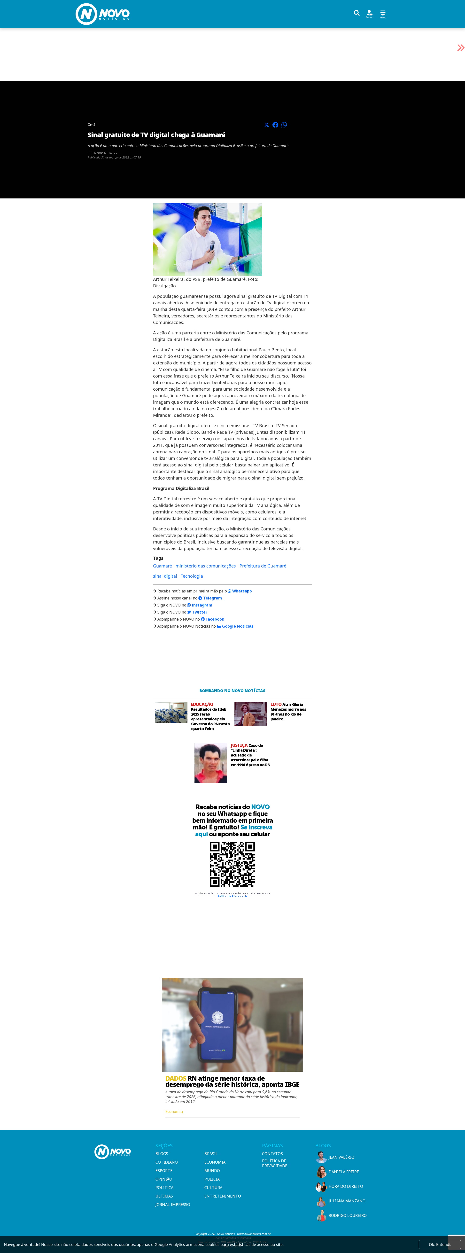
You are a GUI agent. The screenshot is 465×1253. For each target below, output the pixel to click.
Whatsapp (241, 591)
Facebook (214, 619)
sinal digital (165, 576)
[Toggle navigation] (382, 13)
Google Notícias (237, 626)
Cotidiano (166, 1162)
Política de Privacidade (232, 896)
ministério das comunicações (206, 566)
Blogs (161, 1153)
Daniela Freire (344, 1171)
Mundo (212, 1170)
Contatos (272, 1153)
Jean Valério (341, 1157)
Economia (214, 1162)
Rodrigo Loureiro (348, 1215)
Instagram (201, 605)
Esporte (163, 1170)
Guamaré (162, 566)
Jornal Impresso (172, 1204)
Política (164, 1187)
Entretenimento (222, 1196)
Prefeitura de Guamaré (263, 566)
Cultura (213, 1187)
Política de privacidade (274, 1163)
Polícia (212, 1179)
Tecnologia (192, 576)
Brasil (211, 1153)
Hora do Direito (346, 1186)
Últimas (164, 1196)
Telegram (212, 598)
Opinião (163, 1179)
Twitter (199, 612)
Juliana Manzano (347, 1201)
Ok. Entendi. (440, 1244)
